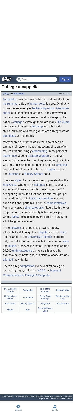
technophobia (62, 290)
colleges (39, 184)
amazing (61, 164)
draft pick (36, 198)
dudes (52, 169)
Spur (28, 309)
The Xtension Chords (10, 290)
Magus (10, 309)
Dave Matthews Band (45, 309)
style (18, 180)
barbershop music (43, 108)
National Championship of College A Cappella (32, 273)
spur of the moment (45, 290)
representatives (56, 203)
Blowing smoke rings (62, 297)
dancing (13, 173)
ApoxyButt (18, 93)
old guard (45, 303)
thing (6, 93)
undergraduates (22, 250)
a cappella (28, 297)
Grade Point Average (45, 297)
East (63, 232)
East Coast (10, 184)
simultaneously (34, 207)
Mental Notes (62, 303)
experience (10, 155)
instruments (10, 103)
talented (8, 259)
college (18, 122)
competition (27, 266)
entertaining (39, 151)
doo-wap (37, 126)
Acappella (28, 290)
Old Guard (63, 122)
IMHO (15, 216)
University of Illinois (39, 236)
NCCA (41, 270)
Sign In (65, 79)
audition (48, 198)
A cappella (9, 99)
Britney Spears (33, 173)
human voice (37, 103)
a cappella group (38, 155)
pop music (9, 135)
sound (12, 245)
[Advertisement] (36, 37)
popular (43, 232)
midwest (15, 227)
